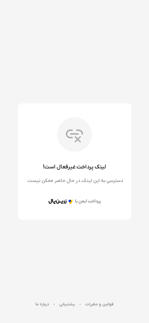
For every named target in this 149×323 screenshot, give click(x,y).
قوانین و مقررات (99, 304)
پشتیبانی (67, 304)
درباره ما (42, 304)
